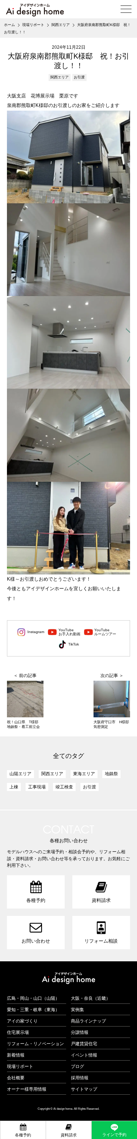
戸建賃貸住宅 (84, 1044)
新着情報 (15, 1055)
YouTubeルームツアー (105, 632)
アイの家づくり (22, 1021)
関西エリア (59, 77)
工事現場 (37, 787)
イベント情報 (84, 1055)
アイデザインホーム (68, 978)
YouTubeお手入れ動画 (69, 632)
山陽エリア (20, 774)
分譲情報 (79, 1032)
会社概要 (15, 1078)
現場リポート (20, 1066)
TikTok (73, 644)
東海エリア (84, 774)
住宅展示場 (18, 1032)
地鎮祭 (111, 774)
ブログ (77, 1066)
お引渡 (79, 77)
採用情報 (79, 1078)
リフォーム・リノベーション (35, 1044)
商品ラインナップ (88, 1021)
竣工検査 (64, 787)
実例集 (77, 1009)
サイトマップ (84, 1089)
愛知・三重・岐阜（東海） (33, 1009)
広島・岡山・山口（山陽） (33, 998)
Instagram (35, 632)
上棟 (13, 787)
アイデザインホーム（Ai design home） (35, 10)
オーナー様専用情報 (26, 1089)
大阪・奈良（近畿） (90, 998)
